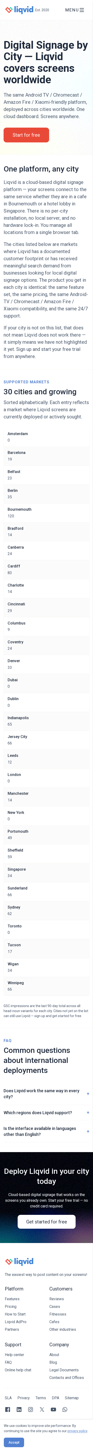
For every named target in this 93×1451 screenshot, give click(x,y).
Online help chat (18, 1370)
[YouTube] (53, 1409)
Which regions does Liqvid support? (46, 1112)
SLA (8, 1398)
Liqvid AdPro (15, 1322)
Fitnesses (57, 1314)
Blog (53, 1362)
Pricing (10, 1306)
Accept (14, 1442)
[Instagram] (30, 1409)
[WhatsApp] (65, 1409)
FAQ (8, 1362)
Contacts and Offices (66, 1377)
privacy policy (77, 1431)
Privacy (23, 1398)
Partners (12, 1329)
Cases (54, 1306)
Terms (41, 1398)
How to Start (15, 1314)
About (54, 1354)
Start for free (26, 135)
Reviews (56, 1299)
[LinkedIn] (19, 1409)
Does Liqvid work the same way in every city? (46, 1093)
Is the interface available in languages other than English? (46, 1131)
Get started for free (46, 1222)
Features (12, 1299)
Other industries (62, 1329)
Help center (14, 1354)
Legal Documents (64, 1370)
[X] (42, 1409)
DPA (55, 1398)
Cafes (54, 1322)
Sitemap (72, 1398)
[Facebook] (7, 1409)
